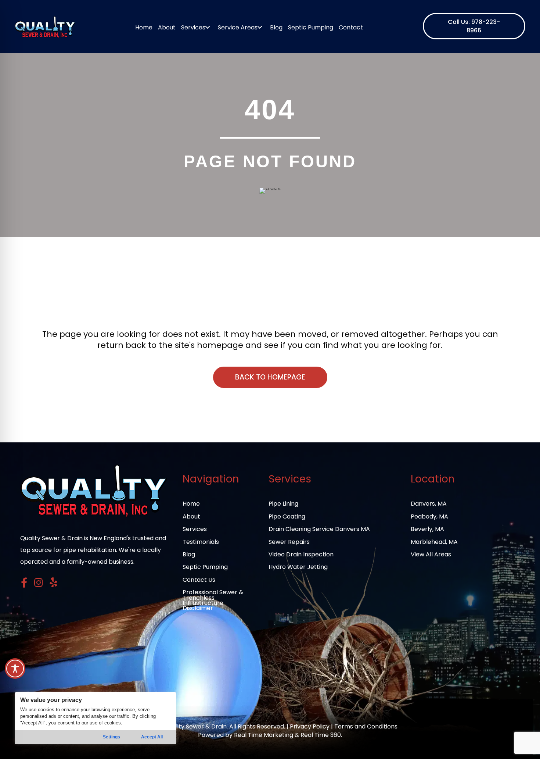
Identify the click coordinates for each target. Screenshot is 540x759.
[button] (474, 26)
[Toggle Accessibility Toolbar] (15, 668)
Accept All (152, 737)
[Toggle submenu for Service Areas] (259, 27)
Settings (111, 737)
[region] (95, 718)
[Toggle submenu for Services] (207, 27)
